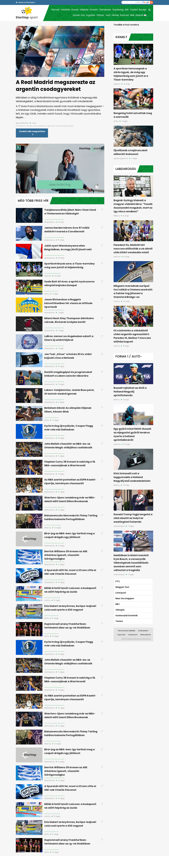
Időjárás (84, 9)
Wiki (132, 15)
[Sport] (29, 13)
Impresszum (133, 635)
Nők (127, 9)
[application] (60, 168)
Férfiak (115, 15)
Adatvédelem (143, 631)
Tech (108, 15)
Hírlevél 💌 (140, 15)
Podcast (124, 15)
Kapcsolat (121, 635)
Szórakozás (105, 9)
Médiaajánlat (145, 635)
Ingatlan (90, 15)
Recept (142, 9)
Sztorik (76, 15)
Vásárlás (65, 9)
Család (134, 9)
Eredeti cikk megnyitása (32, 131)
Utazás (75, 9)
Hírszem (94, 9)
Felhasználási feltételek (126, 631)
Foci (83, 15)
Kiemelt (55, 9)
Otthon (100, 15)
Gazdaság (118, 9)
